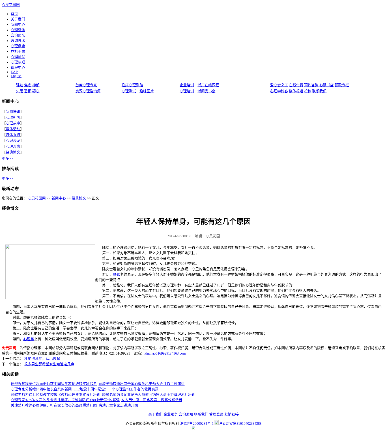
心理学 (28, 339)
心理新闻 (13, 117)
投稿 (307, 91)
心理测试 (18, 57)
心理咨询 (18, 30)
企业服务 (170, 414)
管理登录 (216, 414)
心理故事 (13, 123)
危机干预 (18, 51)
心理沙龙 (13, 141)
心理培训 (187, 91)
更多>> (7, 158)
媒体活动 (13, 129)
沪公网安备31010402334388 (240, 423)
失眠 (19, 91)
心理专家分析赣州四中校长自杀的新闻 (41, 389)
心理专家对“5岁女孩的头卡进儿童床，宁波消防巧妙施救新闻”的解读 (65, 400)
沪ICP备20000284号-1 (197, 423)
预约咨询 (311, 85)
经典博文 (13, 152)
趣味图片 (147, 91)
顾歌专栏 (342, 85)
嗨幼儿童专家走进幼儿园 (118, 405)
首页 (14, 14)
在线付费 (296, 85)
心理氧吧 (18, 62)
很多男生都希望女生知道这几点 (49, 364)
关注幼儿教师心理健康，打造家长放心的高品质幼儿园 (54, 405)
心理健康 (18, 46)
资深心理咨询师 (88, 91)
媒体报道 (296, 91)
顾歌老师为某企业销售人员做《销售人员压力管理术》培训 (148, 394)
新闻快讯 (13, 111)
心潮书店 (326, 85)
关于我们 (18, 19)
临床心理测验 (132, 85)
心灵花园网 (11, 5)
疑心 (35, 91)
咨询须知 (186, 414)
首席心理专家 (86, 85)
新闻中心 (18, 24)
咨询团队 (18, 35)
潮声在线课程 (208, 85)
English (16, 76)
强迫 (19, 85)
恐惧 (27, 91)
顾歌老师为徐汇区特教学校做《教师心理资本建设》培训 (55, 394)
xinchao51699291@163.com (165, 353)
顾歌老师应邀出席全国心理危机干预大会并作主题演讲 (142, 384)
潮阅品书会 (206, 91)
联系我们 (319, 91)
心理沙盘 (13, 146)
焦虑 (27, 85)
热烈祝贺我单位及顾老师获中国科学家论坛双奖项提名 (54, 384)
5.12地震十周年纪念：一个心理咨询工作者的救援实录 (116, 389)
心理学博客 (279, 91)
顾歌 (116, 274)
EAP (14, 72)
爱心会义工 (279, 85)
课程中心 (18, 67)
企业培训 (187, 85)
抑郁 (35, 85)
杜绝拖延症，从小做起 (42, 359)
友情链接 (231, 414)
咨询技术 (18, 41)
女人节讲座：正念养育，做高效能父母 (151, 400)
